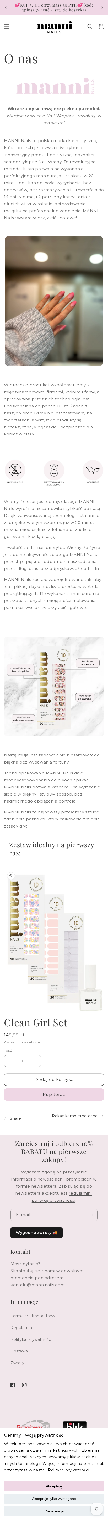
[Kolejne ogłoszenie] (102, 7)
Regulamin (21, 1327)
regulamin (80, 1193)
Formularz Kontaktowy (33, 1315)
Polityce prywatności (68, 1470)
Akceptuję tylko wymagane (54, 1499)
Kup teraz (54, 1094)
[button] (6, 26)
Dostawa (19, 1351)
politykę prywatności (53, 1200)
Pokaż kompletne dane (75, 1116)
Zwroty (17, 1363)
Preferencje (54, 1511)
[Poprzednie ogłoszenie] (6, 7)
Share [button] (15, 1118)
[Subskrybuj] (91, 1215)
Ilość (8, 1050)
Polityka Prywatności (31, 1339)
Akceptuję (54, 1486)
